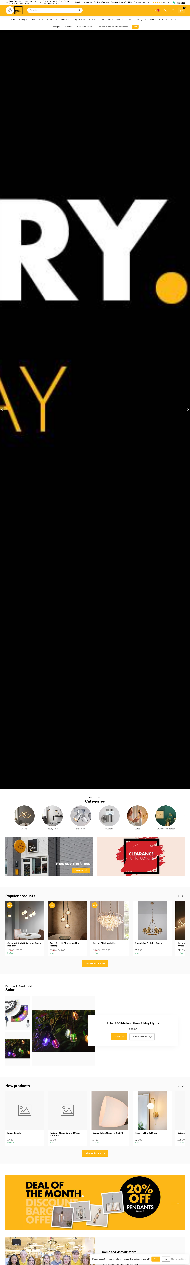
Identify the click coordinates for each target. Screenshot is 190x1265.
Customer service (141, 2)
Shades (162, 19)
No (166, 1259)
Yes (155, 1259)
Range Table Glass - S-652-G (107, 1133)
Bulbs (91, 19)
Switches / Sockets (84, 26)
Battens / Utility (123, 19)
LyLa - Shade (14, 1133)
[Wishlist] (172, 10)
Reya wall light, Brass (146, 1133)
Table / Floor (36, 19)
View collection (93, 963)
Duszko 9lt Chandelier (104, 943)
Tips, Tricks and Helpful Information (112, 26)
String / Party (78, 19)
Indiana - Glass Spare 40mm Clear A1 (65, 1134)
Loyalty (78, 2)
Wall (152, 19)
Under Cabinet (105, 19)
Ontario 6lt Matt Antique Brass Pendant (24, 944)
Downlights (140, 19)
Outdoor (63, 19)
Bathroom (51, 19)
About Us (88, 2)
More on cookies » (178, 1259)
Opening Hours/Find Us (121, 2)
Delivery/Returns (101, 2)
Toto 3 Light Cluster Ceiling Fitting (65, 944)
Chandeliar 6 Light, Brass (148, 943)
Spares (174, 19)
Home (13, 19)
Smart (68, 26)
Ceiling (22, 19)
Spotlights (56, 26)
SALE (135, 26)
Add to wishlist (140, 1036)
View (117, 1036)
